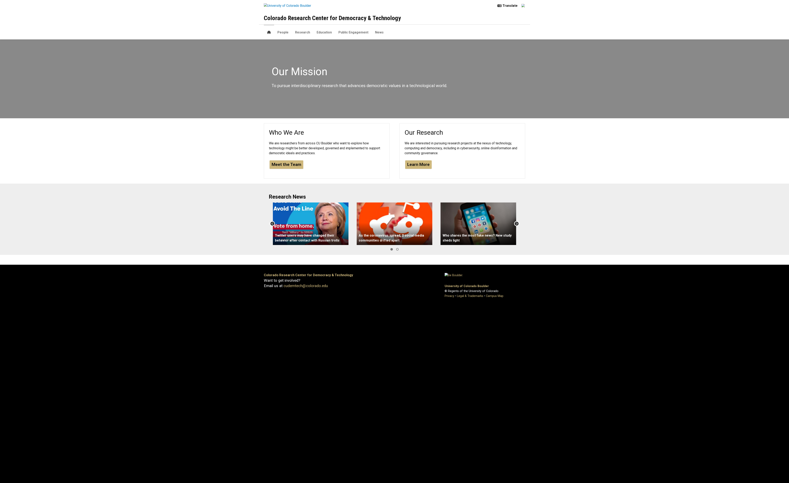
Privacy (449, 296)
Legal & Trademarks (470, 296)
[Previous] (272, 223)
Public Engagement (353, 32)
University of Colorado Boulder (467, 286)
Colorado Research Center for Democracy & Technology (332, 18)
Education (324, 32)
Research (302, 32)
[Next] (516, 223)
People (282, 32)
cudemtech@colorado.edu (306, 286)
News (379, 32)
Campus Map (494, 296)
